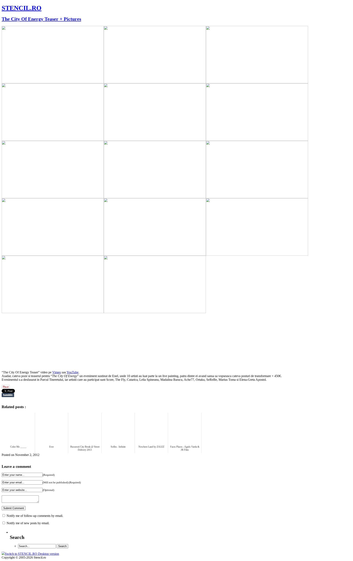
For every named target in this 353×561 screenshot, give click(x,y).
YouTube (72, 372)
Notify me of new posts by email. (28, 523)
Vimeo (56, 372)
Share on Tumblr (8, 395)
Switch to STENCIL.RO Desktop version (32, 553)
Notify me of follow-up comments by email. (35, 515)
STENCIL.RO (21, 8)
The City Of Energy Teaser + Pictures (41, 19)
